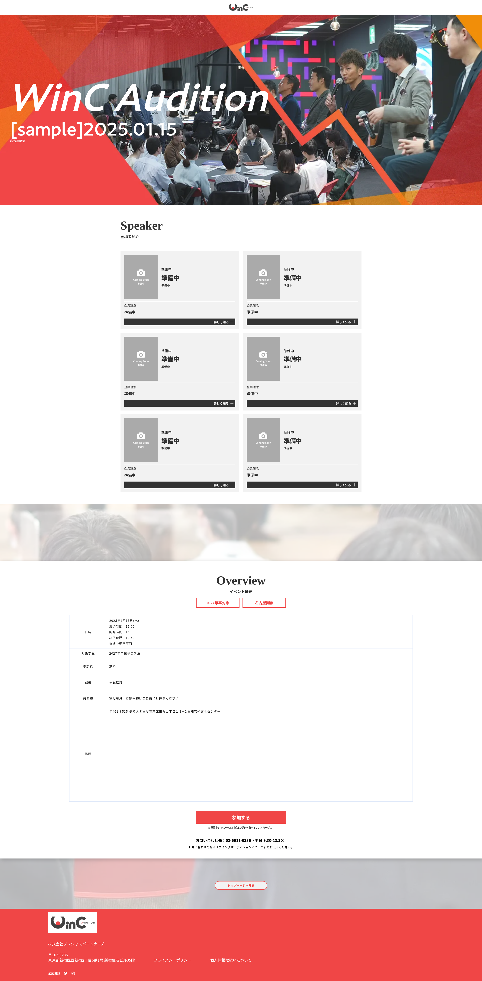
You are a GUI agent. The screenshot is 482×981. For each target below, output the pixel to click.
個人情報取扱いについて (230, 960)
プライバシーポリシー (172, 960)
